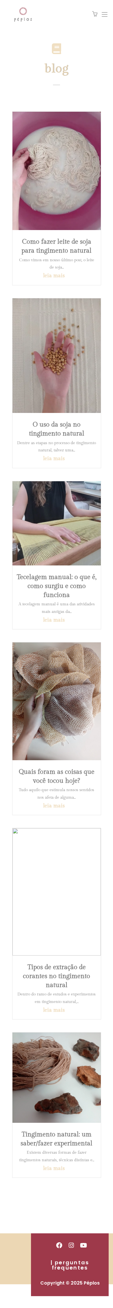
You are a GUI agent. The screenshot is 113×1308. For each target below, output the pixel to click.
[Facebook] (59, 1245)
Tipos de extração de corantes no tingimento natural (56, 976)
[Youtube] (83, 1245)
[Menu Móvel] (102, 14)
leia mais (54, 276)
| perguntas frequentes (69, 1265)
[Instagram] (71, 1245)
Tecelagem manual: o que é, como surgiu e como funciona (56, 586)
